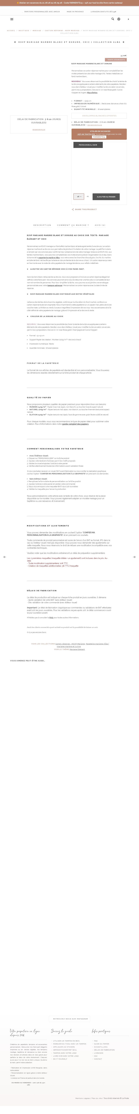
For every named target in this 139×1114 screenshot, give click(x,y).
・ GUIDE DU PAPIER (100, 1044)
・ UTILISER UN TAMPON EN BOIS (65, 1041)
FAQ (51, 618)
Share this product (86, 209)
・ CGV (94, 1056)
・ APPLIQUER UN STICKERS (63, 1047)
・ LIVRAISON (97, 1053)
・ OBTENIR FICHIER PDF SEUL (64, 1050)
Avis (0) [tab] (100, 225)
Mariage (37, 30)
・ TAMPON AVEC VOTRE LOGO (63, 1053)
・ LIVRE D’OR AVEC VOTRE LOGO (65, 1056)
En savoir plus (39, 129)
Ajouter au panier (106, 197)
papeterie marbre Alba (49, 258)
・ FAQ (94, 1041)
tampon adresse (54, 285)
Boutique (24, 30)
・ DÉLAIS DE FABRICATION (103, 1050)
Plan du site (97, 1098)
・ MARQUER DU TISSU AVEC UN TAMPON (68, 1044)
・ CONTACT (97, 1059)
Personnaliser (88, 145)
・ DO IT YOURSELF (59, 1059)
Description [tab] (42, 225)
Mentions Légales (82, 1098)
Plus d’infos (92, 93)
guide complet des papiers (75, 424)
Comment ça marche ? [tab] (73, 225)
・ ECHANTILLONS (100, 1047)
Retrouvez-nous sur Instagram (70, 1019)
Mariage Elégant (77, 649)
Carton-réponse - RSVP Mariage (62, 30)
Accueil (11, 30)
